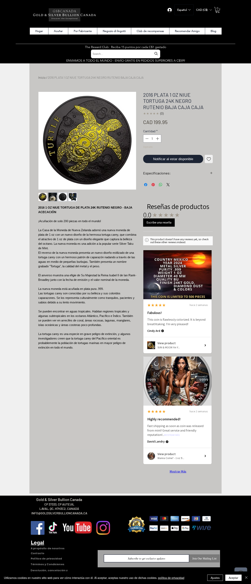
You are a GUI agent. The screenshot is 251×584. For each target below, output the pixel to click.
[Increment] (158, 138)
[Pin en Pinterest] (153, 184)
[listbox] (204, 10)
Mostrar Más (172, 435)
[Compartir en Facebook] (145, 184)
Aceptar (233, 578)
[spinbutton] (152, 138)
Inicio (42, 77)
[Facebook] (38, 528)
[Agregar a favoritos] (209, 159)
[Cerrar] (246, 578)
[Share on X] (168, 184)
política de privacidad (171, 578)
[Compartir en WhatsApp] (160, 184)
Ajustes (215, 578)
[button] (204, 10)
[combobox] (125, 53)
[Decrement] (146, 138)
